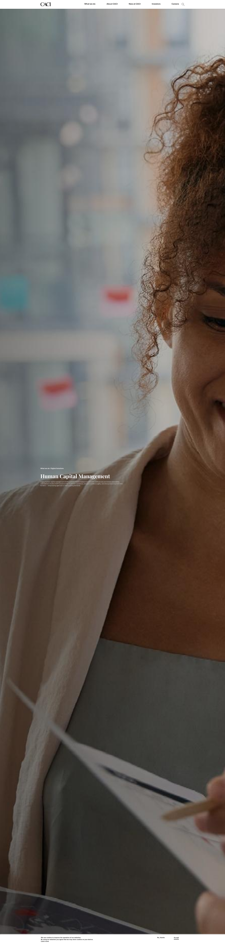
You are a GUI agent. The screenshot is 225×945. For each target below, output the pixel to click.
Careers (175, 4)
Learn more (45, 941)
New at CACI (135, 4)
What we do (89, 4)
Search (183, 4)
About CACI (112, 4)
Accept (176, 937)
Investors (156, 4)
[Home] (45, 4)
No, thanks (161, 937)
